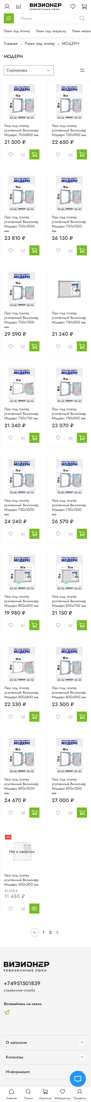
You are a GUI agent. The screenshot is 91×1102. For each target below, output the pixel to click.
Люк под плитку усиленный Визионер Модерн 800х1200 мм (69, 786)
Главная (11, 43)
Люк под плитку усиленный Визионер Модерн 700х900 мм (69, 130)
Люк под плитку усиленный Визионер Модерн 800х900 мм (69, 692)
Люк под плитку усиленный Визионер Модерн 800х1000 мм (21, 786)
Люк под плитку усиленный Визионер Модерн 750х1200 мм (69, 507)
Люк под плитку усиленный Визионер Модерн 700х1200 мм (69, 224)
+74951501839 (22, 983)
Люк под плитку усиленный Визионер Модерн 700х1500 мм (21, 320)
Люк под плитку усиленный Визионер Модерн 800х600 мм (21, 601)
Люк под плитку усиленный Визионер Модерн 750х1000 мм (21, 507)
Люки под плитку (17, 31)
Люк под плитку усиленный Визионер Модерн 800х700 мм (69, 601)
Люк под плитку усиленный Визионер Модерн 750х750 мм (21, 414)
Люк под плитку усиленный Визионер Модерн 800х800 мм (21, 692)
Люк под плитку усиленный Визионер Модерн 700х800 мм (21, 130)
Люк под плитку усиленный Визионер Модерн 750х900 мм (69, 414)
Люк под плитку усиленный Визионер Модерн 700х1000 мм (21, 224)
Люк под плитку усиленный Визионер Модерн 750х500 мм (69, 318)
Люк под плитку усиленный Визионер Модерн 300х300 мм (21, 880)
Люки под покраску (51, 31)
